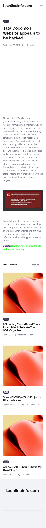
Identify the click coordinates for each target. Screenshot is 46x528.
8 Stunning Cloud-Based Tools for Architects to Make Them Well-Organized (21, 327)
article (19, 160)
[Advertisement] (23, 92)
